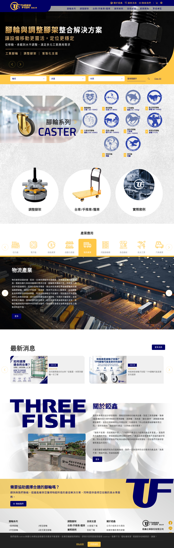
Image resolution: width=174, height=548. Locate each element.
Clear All (157, 78)
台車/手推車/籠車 (101, 8)
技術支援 (131, 8)
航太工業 (141, 252)
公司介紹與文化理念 (116, 525)
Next (20, 64)
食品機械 (123, 252)
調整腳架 (84, 8)
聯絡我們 (20, 503)
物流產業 (87, 252)
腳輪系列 (71, 8)
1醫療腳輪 (13, 525)
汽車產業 (159, 252)
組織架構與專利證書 (116, 530)
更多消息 (158, 347)
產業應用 (144, 8)
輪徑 (14, 78)
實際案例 (118, 8)
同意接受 (94, 544)
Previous (12, 64)
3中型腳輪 (13, 530)
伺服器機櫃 (105, 252)
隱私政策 (80, 544)
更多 (16, 316)
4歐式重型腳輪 (45, 530)
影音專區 (157, 8)
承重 (53, 78)
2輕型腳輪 (43, 525)
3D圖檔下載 (92, 525)
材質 (92, 78)
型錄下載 (91, 530)
